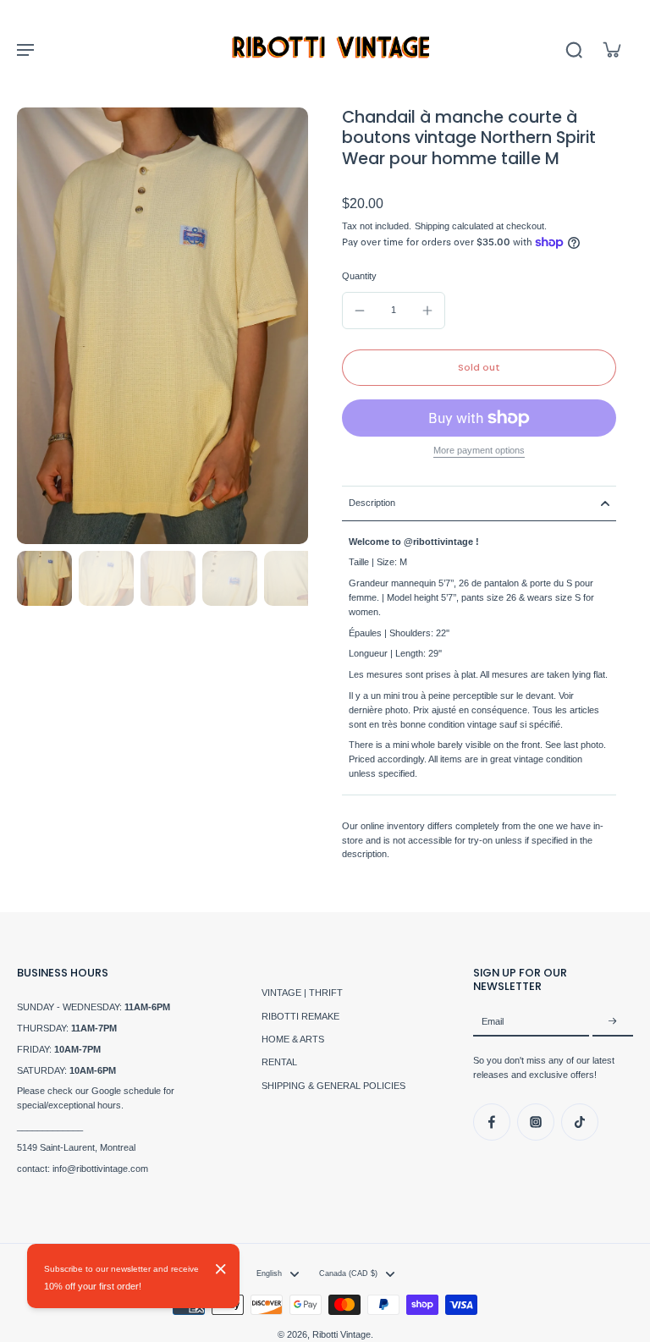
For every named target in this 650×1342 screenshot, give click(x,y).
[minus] (360, 310)
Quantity (359, 276)
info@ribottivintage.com (100, 1168)
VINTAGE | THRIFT (302, 992)
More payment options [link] (479, 450)
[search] (573, 49)
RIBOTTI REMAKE (300, 1016)
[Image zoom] (162, 325)
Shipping (433, 226)
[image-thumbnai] (44, 578)
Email (493, 1021)
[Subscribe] (612, 1021)
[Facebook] (491, 1122)
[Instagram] (535, 1122)
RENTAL (279, 1062)
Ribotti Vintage (341, 1334)
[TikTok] (579, 1122)
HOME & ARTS (293, 1039)
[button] (479, 367)
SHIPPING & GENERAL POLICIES (333, 1086)
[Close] (221, 1269)
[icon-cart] (611, 49)
